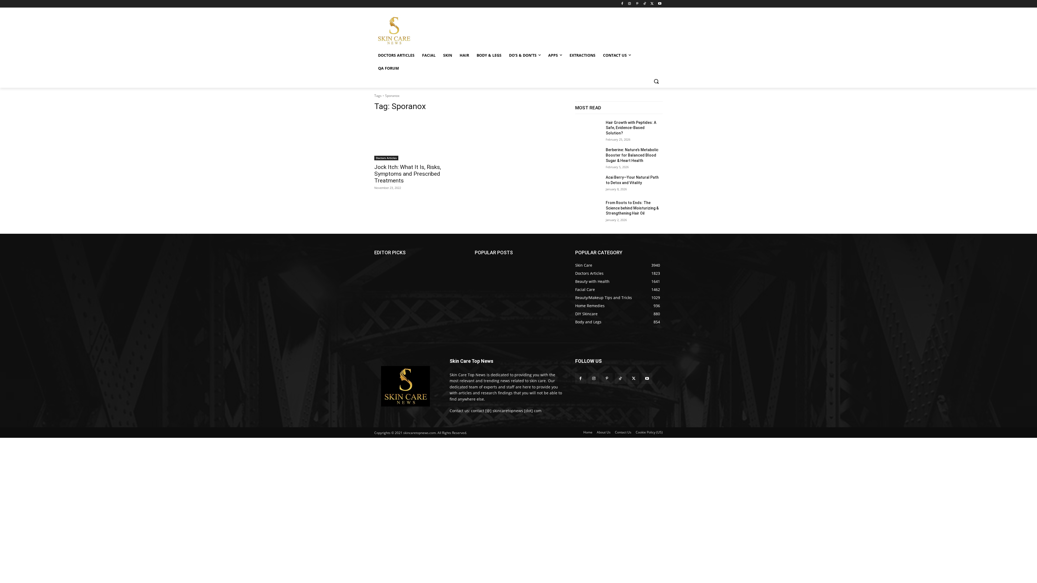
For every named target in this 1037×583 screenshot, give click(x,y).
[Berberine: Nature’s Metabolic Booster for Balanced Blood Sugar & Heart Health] (588, 156)
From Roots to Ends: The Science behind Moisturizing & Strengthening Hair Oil (632, 208)
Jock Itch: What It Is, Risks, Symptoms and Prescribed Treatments (407, 174)
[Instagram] (630, 4)
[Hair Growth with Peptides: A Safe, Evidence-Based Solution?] (588, 129)
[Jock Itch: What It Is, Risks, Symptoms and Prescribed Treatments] (418, 138)
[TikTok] (645, 4)
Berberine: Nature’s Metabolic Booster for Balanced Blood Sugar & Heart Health (632, 155)
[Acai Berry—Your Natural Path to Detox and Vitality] (588, 184)
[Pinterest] (637, 4)
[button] (656, 81)
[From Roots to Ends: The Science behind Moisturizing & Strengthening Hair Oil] (588, 209)
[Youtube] (659, 4)
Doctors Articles (386, 158)
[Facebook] (622, 4)
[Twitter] (652, 4)
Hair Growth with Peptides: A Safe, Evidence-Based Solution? (631, 127)
